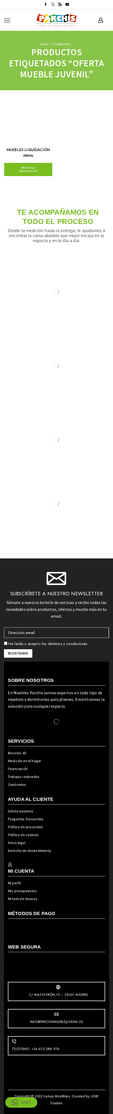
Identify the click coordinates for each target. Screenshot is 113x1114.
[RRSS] (60, 5)
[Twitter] (53, 5)
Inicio (44, 44)
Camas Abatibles (56, 1096)
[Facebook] (45, 5)
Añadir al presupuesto (28, 169)
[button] (21, 1102)
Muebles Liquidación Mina (28, 152)
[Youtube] (67, 5)
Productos (61, 44)
